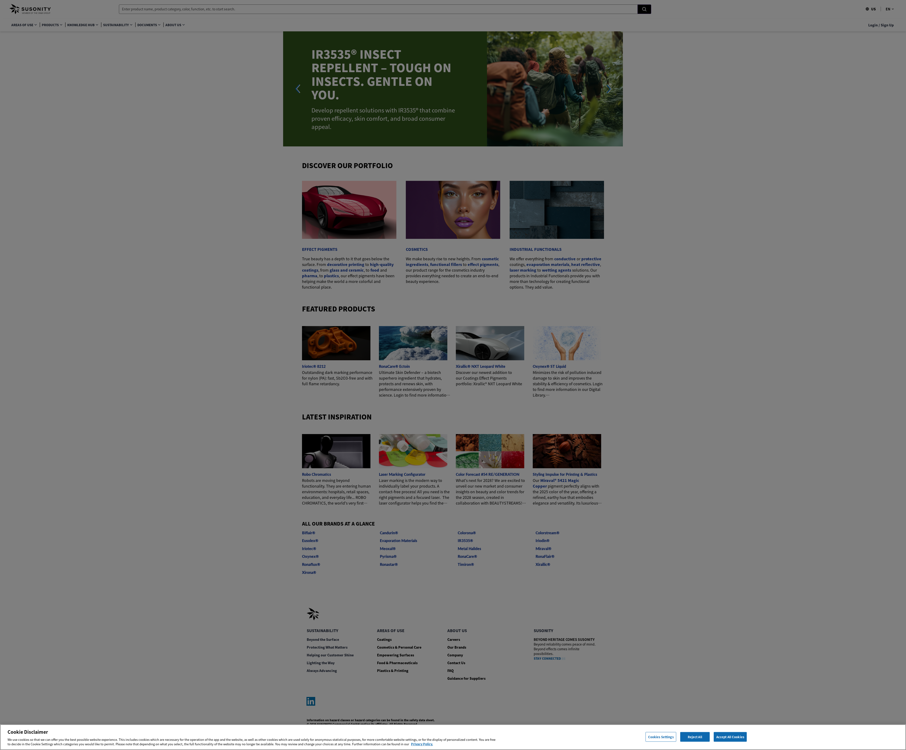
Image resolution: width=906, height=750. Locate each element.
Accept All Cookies (730, 736)
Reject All (695, 736)
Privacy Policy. (422, 744)
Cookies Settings (661, 736)
